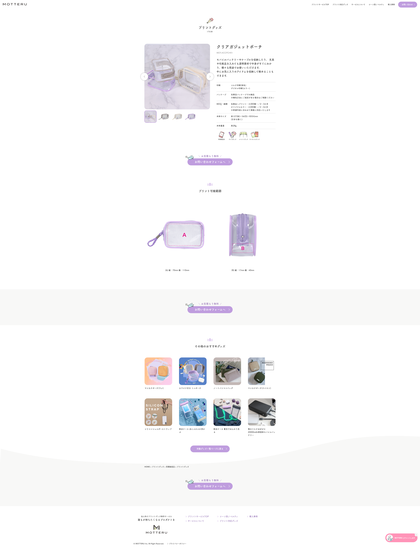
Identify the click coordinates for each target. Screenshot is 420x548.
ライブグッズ (232, 139)
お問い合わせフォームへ (210, 160)
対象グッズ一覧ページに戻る (210, 449)
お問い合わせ (407, 4)
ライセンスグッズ (254, 139)
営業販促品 (221, 139)
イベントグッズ (243, 139)
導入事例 (391, 4)
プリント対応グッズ (340, 4)
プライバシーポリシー (177, 543)
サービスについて (358, 4)
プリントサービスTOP (320, 4)
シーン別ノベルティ (229, 516)
